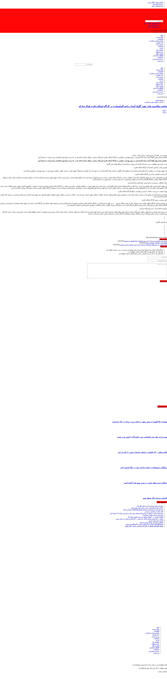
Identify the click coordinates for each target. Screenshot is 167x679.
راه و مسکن (159, 52)
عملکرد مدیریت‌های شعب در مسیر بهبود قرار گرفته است (145, 483)
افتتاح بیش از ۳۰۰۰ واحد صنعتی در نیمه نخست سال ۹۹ (145, 517)
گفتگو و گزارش (158, 55)
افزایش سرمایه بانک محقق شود (155, 498)
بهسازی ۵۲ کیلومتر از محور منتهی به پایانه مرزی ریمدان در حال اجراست (139, 422)
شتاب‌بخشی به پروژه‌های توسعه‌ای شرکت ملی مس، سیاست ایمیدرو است (143, 245)
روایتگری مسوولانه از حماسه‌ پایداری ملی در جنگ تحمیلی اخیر (143, 468)
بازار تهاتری (159, 42)
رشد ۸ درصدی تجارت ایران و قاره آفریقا (150, 506)
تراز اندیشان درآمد (157, 6)
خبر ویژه (160, 61)
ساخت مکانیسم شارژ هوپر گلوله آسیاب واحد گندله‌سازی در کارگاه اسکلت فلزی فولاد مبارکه (123, 106)
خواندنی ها (160, 50)
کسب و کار (159, 53)
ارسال (164, 110)
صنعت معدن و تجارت (156, 41)
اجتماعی (160, 46)
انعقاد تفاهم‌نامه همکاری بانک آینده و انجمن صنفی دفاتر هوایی (143, 526)
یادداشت (160, 57)
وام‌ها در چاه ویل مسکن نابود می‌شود (151, 522)
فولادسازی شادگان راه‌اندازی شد (156, 243)
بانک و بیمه (159, 37)
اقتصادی (160, 39)
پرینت (165, 112)
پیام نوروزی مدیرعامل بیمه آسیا (153, 515)
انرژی (161, 48)
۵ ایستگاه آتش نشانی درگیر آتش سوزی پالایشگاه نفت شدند (144, 524)
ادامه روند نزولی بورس (155, 520)
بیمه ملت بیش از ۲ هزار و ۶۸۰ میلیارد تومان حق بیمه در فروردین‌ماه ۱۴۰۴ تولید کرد (136, 513)
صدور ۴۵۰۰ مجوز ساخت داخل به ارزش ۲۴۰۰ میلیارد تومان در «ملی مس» (139, 519)
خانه (161, 35)
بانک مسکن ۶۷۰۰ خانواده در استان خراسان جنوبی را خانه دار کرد (142, 452)
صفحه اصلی (159, 100)
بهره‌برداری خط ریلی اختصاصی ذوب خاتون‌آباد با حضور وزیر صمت (142, 437)
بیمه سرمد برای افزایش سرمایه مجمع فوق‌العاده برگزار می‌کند (143, 509)
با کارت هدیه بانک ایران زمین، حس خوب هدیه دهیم (147, 508)
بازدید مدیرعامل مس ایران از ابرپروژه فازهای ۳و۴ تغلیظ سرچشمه (145, 241)
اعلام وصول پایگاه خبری (155, 2)
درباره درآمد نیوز (158, 4)
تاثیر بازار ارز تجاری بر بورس (154, 511)
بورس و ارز (159, 44)
